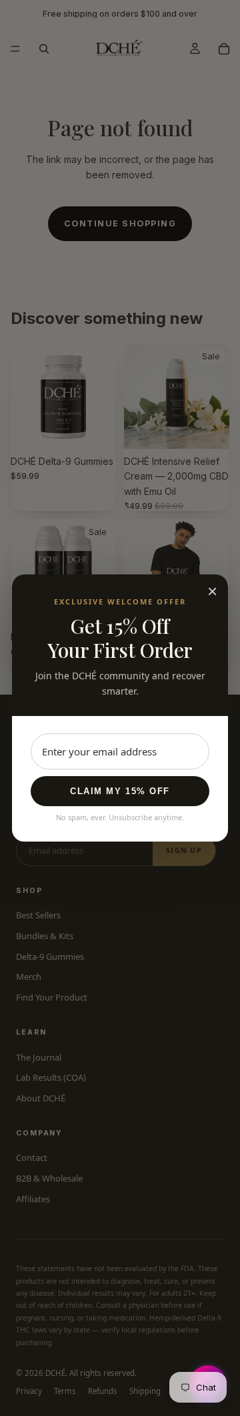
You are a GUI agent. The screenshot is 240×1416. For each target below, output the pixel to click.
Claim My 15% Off (120, 791)
